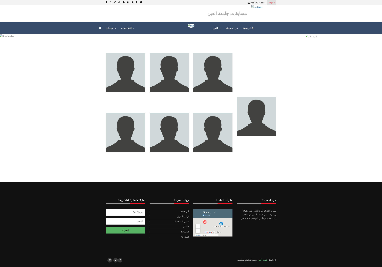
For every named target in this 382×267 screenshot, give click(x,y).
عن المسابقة (231, 28)
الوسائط (185, 231)
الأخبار (186, 226)
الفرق (215, 28)
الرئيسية (247, 28)
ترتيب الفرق (183, 216)
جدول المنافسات (181, 221)
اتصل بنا (185, 236)
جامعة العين (262, 260)
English (272, 2)
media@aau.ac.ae (257, 3)
